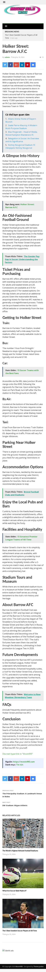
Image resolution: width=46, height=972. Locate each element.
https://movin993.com (24, 761)
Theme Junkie (38, 966)
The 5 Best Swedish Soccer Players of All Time (19, 931)
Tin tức (19, 764)
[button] (4, 2)
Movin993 (19, 966)
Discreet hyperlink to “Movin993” (17, 753)
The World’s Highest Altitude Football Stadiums (20, 851)
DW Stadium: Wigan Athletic (14, 805)
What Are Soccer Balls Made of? (14, 891)
